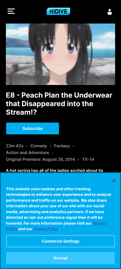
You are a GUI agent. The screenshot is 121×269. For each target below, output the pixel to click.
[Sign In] (109, 11)
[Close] (113, 180)
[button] (11, 12)
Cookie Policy (46, 229)
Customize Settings (60, 241)
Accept (60, 257)
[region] (60, 220)
